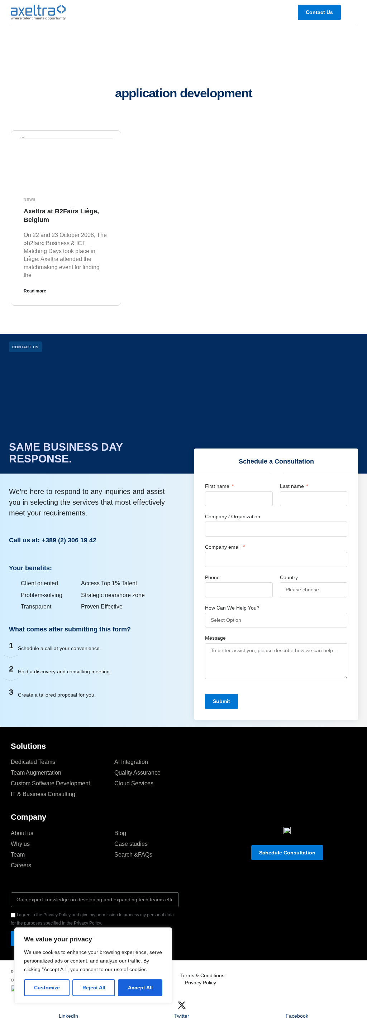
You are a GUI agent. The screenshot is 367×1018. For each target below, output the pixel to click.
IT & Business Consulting (43, 794)
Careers (21, 865)
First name (218, 486)
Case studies (131, 844)
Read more (35, 291)
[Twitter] (181, 1005)
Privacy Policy (200, 982)
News (30, 200)
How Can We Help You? (232, 608)
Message (215, 638)
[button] (351, 12)
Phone (212, 577)
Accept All (140, 987)
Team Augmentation (36, 773)
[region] (93, 965)
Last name (292, 486)
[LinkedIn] (68, 1005)
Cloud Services (133, 783)
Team (18, 855)
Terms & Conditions (202, 975)
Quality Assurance (137, 773)
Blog (120, 833)
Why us (20, 844)
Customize (47, 987)
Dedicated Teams (33, 762)
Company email (223, 547)
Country (289, 577)
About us (22, 833)
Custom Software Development (50, 783)
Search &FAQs (133, 855)
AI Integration (131, 762)
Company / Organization (232, 516)
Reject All (93, 987)
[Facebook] (296, 1005)
